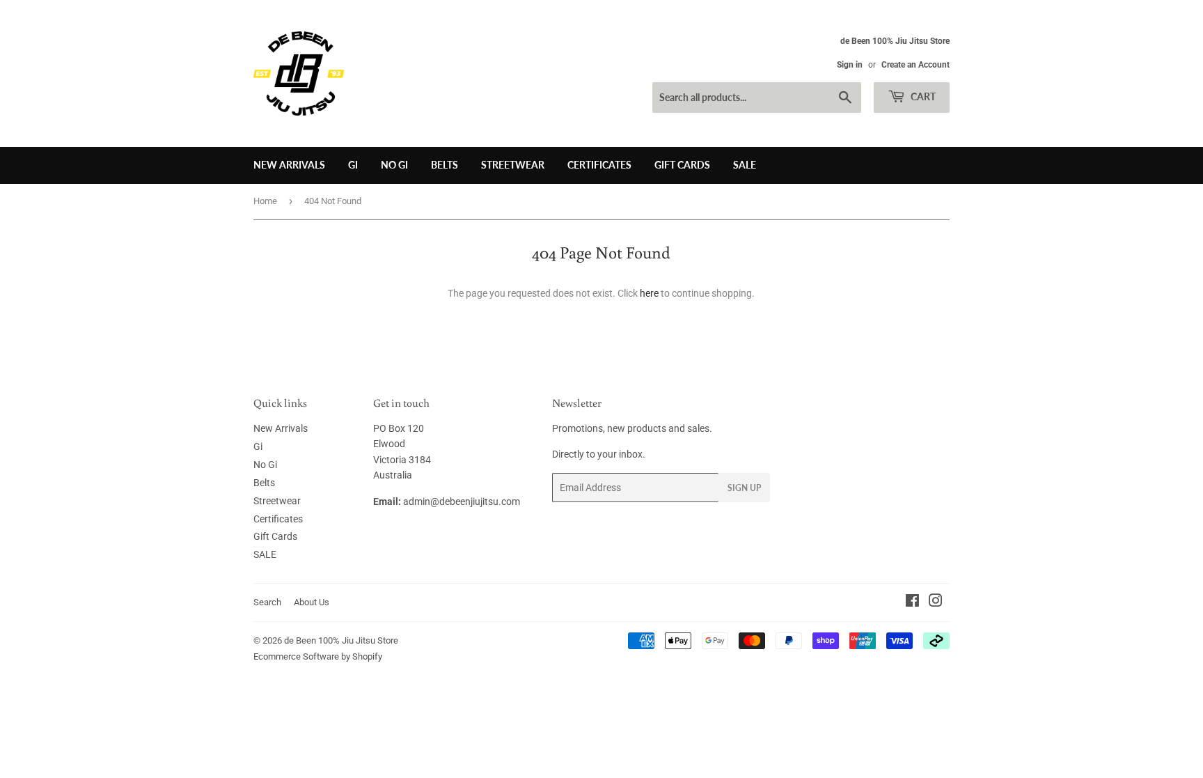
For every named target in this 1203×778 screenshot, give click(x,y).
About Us (311, 602)
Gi (353, 165)
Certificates (599, 165)
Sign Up (744, 488)
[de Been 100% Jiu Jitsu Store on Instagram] (936, 602)
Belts (444, 165)
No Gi (394, 165)
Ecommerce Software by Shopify (317, 656)
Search (267, 602)
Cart (922, 96)
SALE (744, 165)
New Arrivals (289, 165)
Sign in (850, 65)
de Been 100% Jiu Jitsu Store (341, 640)
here (649, 293)
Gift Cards (682, 165)
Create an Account (915, 65)
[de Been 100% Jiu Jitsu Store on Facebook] (912, 602)
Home (265, 201)
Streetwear (512, 165)
